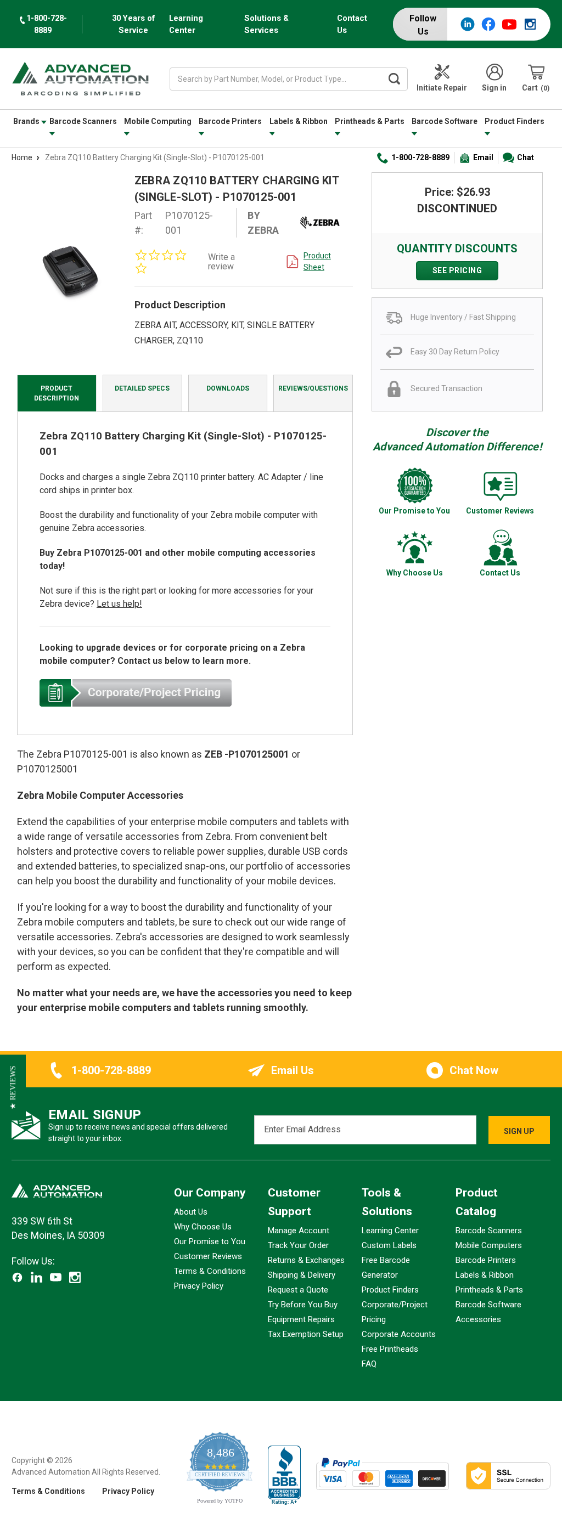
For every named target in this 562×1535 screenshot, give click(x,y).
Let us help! (119, 604)
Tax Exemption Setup (306, 1334)
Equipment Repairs (301, 1319)
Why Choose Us (203, 1227)
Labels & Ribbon (298, 121)
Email (483, 157)
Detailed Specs (142, 388)
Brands (27, 121)
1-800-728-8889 (420, 157)
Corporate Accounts (399, 1334)
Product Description (56, 393)
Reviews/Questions (313, 388)
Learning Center (186, 24)
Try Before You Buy (303, 1305)
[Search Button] (394, 79)
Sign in (494, 87)
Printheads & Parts (369, 121)
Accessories (478, 1319)
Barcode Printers (230, 121)
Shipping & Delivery (301, 1275)
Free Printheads (390, 1349)
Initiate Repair (442, 87)
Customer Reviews (208, 1256)
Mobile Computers (489, 1245)
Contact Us (352, 24)
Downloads (227, 388)
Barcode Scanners (83, 121)
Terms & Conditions (210, 1271)
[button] (13, 1087)
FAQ (369, 1364)
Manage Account (298, 1230)
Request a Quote (298, 1290)
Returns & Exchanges (306, 1260)
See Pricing (457, 270)
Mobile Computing (158, 121)
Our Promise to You (209, 1241)
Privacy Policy (198, 1286)
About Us (190, 1212)
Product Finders (514, 121)
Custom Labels (389, 1245)
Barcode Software (444, 121)
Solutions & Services (266, 24)
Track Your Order (298, 1245)
